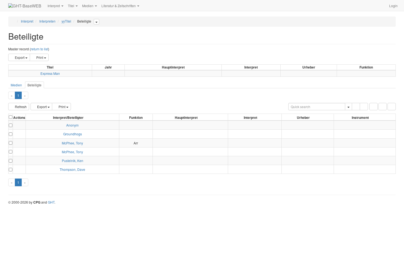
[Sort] (382, 106)
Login (393, 5)
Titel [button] (71, 5)
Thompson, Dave (72, 169)
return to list (39, 48)
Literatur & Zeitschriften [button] (119, 5)
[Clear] (364, 106)
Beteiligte (34, 85)
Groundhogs (72, 134)
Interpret (27, 21)
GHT (51, 202)
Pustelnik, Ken (72, 160)
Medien (16, 85)
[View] (19, 125)
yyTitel (66, 21)
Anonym (72, 125)
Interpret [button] (54, 5)
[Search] (356, 106)
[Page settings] (392, 106)
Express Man (50, 73)
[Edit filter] (373, 106)
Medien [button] (88, 5)
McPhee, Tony (72, 143)
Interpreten (47, 21)
